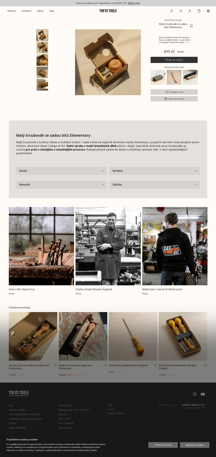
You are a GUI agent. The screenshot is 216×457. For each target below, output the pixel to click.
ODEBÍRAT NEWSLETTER (193, 405)
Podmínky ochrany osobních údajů (25, 418)
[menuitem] (11, 11)
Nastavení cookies (195, 444)
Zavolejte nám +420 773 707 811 (74, 409)
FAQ (11, 405)
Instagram (194, 394)
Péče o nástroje (66, 423)
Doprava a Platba (17, 409)
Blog (110, 405)
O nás (111, 409)
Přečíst (11, 294)
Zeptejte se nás (176, 92)
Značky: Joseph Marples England (94, 289)
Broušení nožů (65, 427)
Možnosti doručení (177, 99)
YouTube (203, 394)
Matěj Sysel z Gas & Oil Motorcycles (162, 289)
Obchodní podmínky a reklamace (24, 414)
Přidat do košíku (174, 60)
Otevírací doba (65, 405)
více (187, 42)
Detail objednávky (17, 427)
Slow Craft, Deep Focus (22, 289)
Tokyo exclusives (116, 413)
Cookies (12, 423)
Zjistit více (134, 3)
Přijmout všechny (163, 444)
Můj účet (62, 414)
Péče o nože (64, 418)
